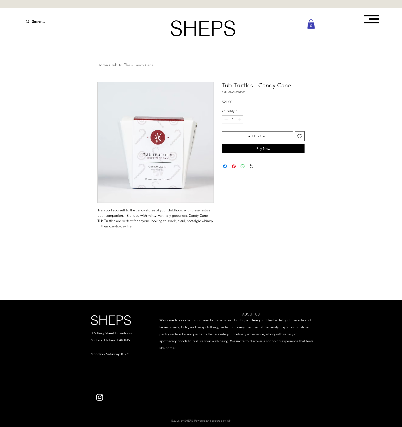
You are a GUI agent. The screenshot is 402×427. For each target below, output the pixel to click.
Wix (229, 420)
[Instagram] (99, 397)
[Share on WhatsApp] (242, 166)
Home (102, 65)
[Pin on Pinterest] (234, 166)
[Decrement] (225, 119)
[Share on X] (251, 166)
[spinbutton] (232, 119)
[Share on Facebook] (225, 166)
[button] (371, 19)
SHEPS (110, 320)
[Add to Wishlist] (300, 136)
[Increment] (240, 119)
